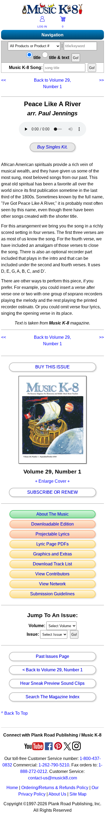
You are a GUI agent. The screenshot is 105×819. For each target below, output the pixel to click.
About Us (57, 794)
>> (101, 80)
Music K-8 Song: (26, 67)
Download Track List (52, 564)
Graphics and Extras (52, 554)
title (36, 57)
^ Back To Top (14, 713)
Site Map (77, 794)
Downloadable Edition (52, 524)
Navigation (52, 35)
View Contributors (52, 574)
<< (4, 80)
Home (12, 787)
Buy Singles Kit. (52, 147)
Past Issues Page (52, 656)
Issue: (33, 634)
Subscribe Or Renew (52, 492)
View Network (52, 584)
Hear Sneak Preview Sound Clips (52, 683)
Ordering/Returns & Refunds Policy (54, 787)
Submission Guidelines (52, 594)
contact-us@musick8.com (52, 778)
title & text (58, 57)
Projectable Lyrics (52, 534)
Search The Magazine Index (52, 697)
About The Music (52, 514)
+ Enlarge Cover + (52, 481)
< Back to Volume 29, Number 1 (52, 670)
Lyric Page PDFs (52, 544)
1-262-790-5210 (53, 765)
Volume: (37, 625)
